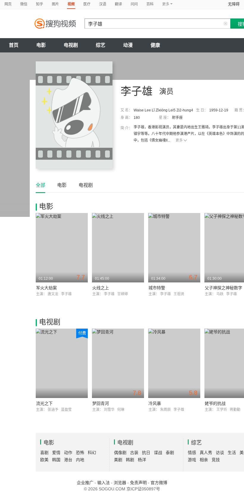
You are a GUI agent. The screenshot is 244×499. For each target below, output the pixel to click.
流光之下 (44, 403)
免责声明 (138, 482)
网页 (8, 4)
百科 (150, 4)
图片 (55, 4)
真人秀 (206, 452)
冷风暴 (154, 403)
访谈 (220, 452)
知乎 (39, 4)
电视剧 (71, 45)
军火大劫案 (46, 287)
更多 (179, 140)
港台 (68, 459)
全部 (40, 185)
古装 (134, 452)
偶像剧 (120, 452)
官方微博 (159, 482)
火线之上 (100, 287)
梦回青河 (100, 403)
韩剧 (130, 459)
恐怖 (80, 452)
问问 (134, 4)
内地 (80, 459)
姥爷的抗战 (215, 403)
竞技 (216, 459)
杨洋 (142, 459)
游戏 (192, 459)
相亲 (204, 459)
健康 (155, 45)
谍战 (158, 452)
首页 (13, 45)
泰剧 (170, 452)
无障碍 (234, 4)
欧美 (44, 459)
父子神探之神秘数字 (223, 287)
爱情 (56, 452)
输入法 (103, 482)
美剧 (118, 459)
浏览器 (120, 482)
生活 (232, 452)
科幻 (92, 452)
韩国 (56, 459)
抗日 (146, 452)
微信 (23, 4)
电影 (41, 45)
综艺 (100, 45)
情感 (192, 452)
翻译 (118, 4)
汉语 (102, 4)
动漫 (128, 45)
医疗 (86, 4)
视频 (71, 4)
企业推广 (85, 482)
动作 (68, 452)
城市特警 (156, 287)
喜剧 (44, 452)
